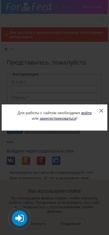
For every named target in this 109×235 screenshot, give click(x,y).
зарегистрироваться (58, 118)
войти (86, 113)
